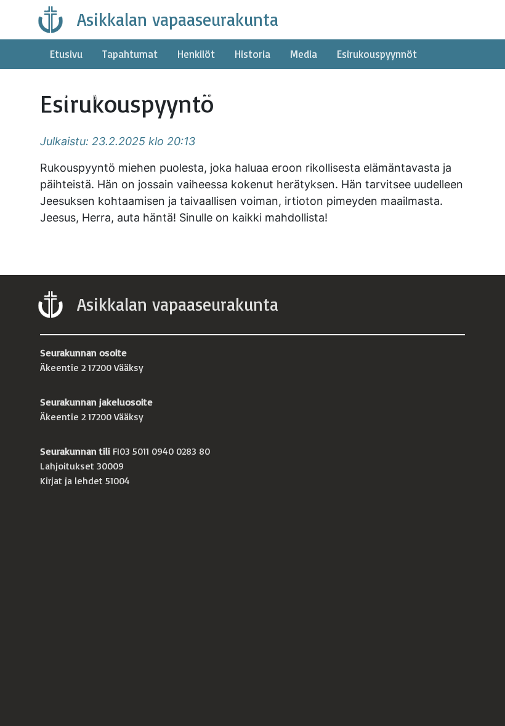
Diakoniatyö (77, 93)
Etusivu (66, 53)
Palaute (141, 93)
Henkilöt (196, 53)
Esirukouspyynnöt (377, 53)
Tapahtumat (130, 53)
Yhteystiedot (207, 93)
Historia (252, 53)
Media (303, 53)
